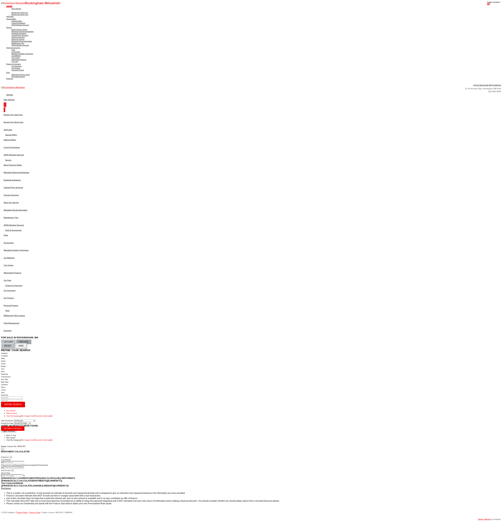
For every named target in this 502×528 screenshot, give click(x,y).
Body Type (4, 382)
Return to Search (12, 428)
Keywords (4, 395)
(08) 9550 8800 (494, 91)
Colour (3, 390)
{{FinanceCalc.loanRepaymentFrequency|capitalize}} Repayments (24, 465)
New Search (10, 411)
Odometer (4, 374)
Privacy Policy (22, 512)
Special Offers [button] (11, 19)
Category (4, 353)
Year (2, 369)
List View (8, 342)
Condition (4, 356)
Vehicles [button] (9, 7)
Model (3, 361)
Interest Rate (5, 473)
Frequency (5, 457)
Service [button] (9, 27)
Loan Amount (5, 460)
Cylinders (4, 385)
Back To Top (11, 435)
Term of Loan (5, 470)
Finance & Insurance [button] (13, 64)
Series (3, 364)
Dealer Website (484, 519)
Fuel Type (4, 379)
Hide (21, 346)
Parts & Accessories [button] (13, 48)
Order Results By (7, 421)
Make (3, 358)
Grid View (23, 342)
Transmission (6, 377)
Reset (8, 346)
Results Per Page (7, 423)
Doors (3, 387)
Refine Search (13, 404)
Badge (3, 366)
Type (2, 392)
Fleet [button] (8, 73)
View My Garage (29, 416)
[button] (251, 488)
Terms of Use (34, 512)
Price (3, 372)
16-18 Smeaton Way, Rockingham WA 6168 (483, 89)
